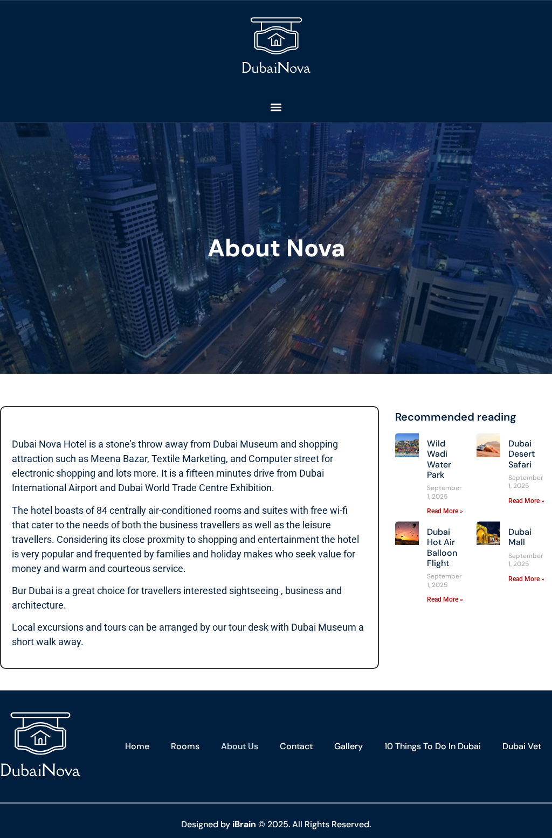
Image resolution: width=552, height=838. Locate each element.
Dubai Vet (521, 746)
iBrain (244, 824)
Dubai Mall (520, 537)
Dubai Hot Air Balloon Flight (442, 547)
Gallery (348, 746)
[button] (276, 107)
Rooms (185, 746)
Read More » (445, 511)
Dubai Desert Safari (521, 454)
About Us (239, 746)
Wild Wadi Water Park (439, 459)
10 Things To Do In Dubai (432, 746)
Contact (296, 746)
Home (137, 746)
